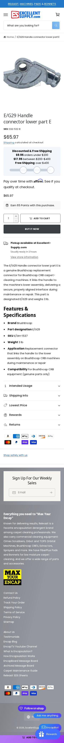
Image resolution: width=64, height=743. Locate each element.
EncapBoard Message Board (21, 661)
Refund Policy (12, 598)
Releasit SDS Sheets (16, 675)
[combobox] (32, 25)
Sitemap (9, 622)
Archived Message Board (19, 665)
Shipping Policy (13, 607)
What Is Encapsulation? (18, 651)
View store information (24, 257)
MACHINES (26, 4)
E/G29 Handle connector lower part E (38, 37)
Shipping (9, 142)
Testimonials (11, 637)
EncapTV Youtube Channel (20, 646)
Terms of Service (14, 612)
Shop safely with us (15, 455)
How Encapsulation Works (19, 656)
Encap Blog (10, 641)
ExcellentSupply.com (35, 727)
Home (10, 37)
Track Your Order (14, 602)
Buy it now (32, 229)
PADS (37, 4)
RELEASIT (13, 4)
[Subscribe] (51, 492)
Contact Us (11, 593)
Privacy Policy (12, 617)
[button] (6, 14)
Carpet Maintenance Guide (21, 670)
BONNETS (50, 4)
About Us (9, 632)
